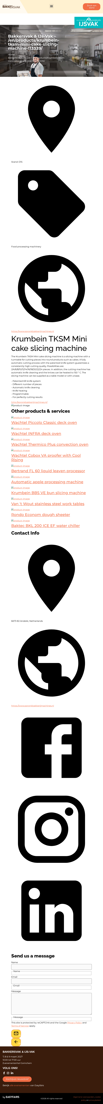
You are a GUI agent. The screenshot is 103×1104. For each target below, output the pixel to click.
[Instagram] (8, 1073)
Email (14, 977)
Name (14, 962)
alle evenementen (19, 1085)
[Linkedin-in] (12, 1073)
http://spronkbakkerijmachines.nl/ (29, 402)
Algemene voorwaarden (83, 1097)
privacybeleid (95, 1100)
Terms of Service (20, 1026)
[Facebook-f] (4, 1073)
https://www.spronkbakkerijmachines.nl (32, 331)
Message (16, 991)
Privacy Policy (74, 1022)
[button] (51, 6)
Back (20, 1043)
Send (20, 1035)
